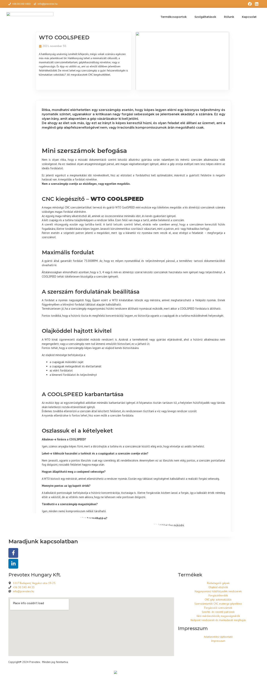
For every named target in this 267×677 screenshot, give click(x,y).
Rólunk (229, 17)
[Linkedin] (257, 4)
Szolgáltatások (205, 17)
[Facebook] (250, 4)
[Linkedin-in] (13, 564)
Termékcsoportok (173, 17)
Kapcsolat (249, 17)
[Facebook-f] (13, 553)
